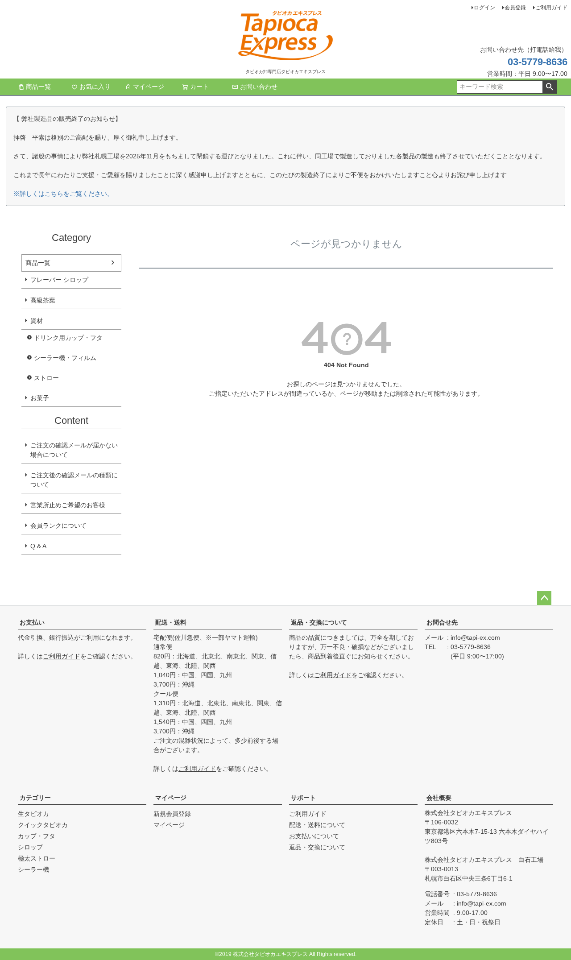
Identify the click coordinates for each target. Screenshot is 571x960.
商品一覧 (38, 86)
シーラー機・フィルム (65, 357)
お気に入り (95, 86)
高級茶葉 (42, 300)
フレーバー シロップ (59, 279)
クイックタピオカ (43, 824)
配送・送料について (317, 824)
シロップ (30, 847)
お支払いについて (314, 836)
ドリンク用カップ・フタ (68, 337)
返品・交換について (319, 622)
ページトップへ (544, 598)
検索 (549, 87)
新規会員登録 (172, 813)
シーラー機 (33, 869)
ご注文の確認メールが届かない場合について (74, 450)
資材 (36, 320)
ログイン (484, 7)
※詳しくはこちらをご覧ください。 (63, 193)
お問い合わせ (258, 86)
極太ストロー (36, 858)
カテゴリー (35, 797)
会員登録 (515, 7)
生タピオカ (33, 813)
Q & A (38, 546)
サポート (303, 797)
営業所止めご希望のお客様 (67, 505)
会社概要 (438, 797)
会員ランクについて (58, 525)
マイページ (148, 86)
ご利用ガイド (551, 7)
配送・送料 (170, 622)
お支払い (32, 622)
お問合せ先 (442, 622)
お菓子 (39, 397)
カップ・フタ (36, 836)
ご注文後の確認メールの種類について (74, 480)
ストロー (46, 377)
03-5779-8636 (537, 61)
